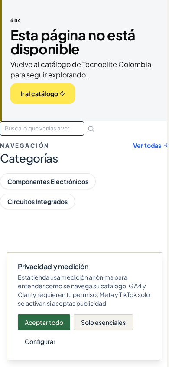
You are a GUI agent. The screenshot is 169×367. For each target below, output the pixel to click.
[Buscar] (91, 128)
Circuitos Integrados (37, 201)
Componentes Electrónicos (47, 181)
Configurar (40, 341)
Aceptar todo (44, 322)
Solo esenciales (103, 322)
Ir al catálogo (39, 93)
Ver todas (147, 145)
